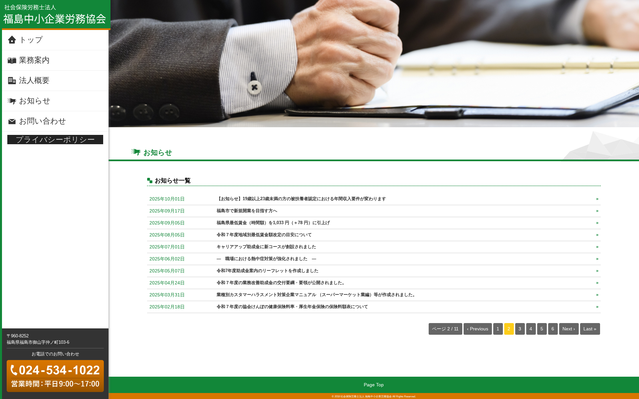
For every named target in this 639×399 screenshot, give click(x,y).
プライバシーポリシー (55, 139)
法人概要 (34, 80)
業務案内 (34, 60)
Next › (568, 328)
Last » (589, 328)
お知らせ (35, 100)
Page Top (374, 384)
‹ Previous (477, 328)
